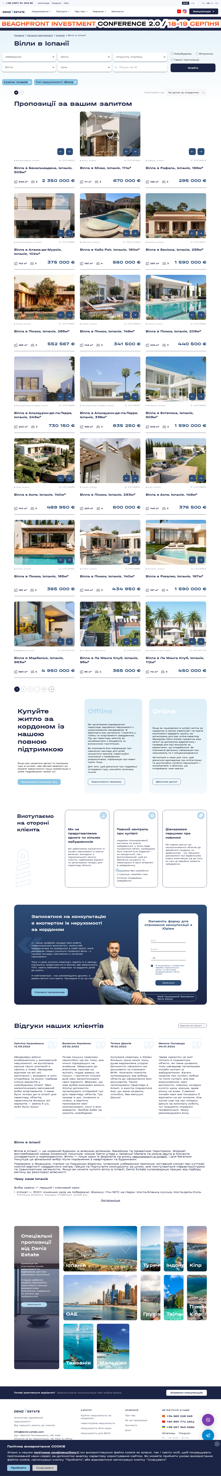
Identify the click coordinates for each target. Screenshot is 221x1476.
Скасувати (45, 1467)
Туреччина (151, 1265)
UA (208, 3)
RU (203, 3)
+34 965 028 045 (177, 1416)
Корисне (98, 11)
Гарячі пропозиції (186, 59)
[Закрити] (217, 1444)
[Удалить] (75, 82)
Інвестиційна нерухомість (98, 1423)
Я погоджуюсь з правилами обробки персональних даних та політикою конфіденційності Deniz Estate (170, 970)
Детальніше (110, 1200)
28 (43, 689)
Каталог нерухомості (40, 35)
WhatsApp (43, 3)
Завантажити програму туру (39, 782)
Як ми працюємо (136, 1420)
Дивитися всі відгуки (191, 1026)
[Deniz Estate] (14, 11)
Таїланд (175, 1314)
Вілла (9, 67)
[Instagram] (184, 11)
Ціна (64, 67)
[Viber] (208, 1420)
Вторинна (206, 53)
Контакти (118, 11)
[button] (69, 151)
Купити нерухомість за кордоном (96, 1417)
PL (212, 3)
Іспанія (60, 35)
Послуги (61, 11)
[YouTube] (179, 11)
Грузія (151, 1314)
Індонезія (175, 1265)
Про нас (80, 11)
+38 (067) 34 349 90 (19, 3)
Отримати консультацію (50, 992)
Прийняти (18, 1467)
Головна (19, 35)
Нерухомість (40, 11)
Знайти (193, 67)
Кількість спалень (129, 56)
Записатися (168, 983)
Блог (128, 1430)
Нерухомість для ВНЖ (95, 1433)
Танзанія (78, 1363)
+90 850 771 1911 (178, 1421)
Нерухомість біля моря (96, 1428)
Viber (66, 3)
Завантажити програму (106, 782)
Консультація (202, 11)
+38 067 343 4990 (178, 1427)
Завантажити (34, 1305)
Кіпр (196, 1265)
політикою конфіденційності (56, 1452)
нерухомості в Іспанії (149, 1156)
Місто (65, 56)
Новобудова (182, 53)
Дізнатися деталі (166, 782)
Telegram (56, 3)
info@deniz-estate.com (29, 1432)
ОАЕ (71, 1314)
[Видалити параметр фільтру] (29, 82)
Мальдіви (113, 1363)
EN (216, 3)
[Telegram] (208, 1435)
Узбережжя (13, 56)
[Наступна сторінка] (51, 689)
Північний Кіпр (198, 1310)
